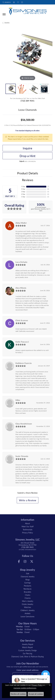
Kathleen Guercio (23, 363)
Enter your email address (27, 670)
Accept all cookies (36, 694)
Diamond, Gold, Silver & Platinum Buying (27, 656)
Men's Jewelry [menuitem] (27, 601)
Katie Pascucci (22, 341)
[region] (27, 56)
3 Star (23, 192)
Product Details (27, 173)
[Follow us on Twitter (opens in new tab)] (32, 561)
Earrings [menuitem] (27, 582)
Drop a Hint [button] (27, 156)
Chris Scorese (21, 320)
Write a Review (27, 500)
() (48, 186)
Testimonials (27, 529)
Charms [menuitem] (28, 598)
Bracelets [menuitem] (27, 592)
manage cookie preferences (25, 688)
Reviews (27, 180)
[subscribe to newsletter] (39, 675)
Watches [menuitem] (27, 607)
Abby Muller (21, 222)
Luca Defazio (21, 261)
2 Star (23, 194)
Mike (17, 400)
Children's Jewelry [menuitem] (27, 610)
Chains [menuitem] (27, 595)
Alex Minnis (20, 287)
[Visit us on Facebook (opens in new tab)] (19, 561)
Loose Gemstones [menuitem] (27, 616)
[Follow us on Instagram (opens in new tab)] (25, 561)
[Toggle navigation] (4, 14)
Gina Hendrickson (23, 423)
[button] (7, 2)
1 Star (23, 197)
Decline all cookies (18, 694)
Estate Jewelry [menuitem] (27, 604)
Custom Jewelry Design (27, 650)
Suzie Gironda (21, 456)
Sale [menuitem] (27, 573)
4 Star (23, 189)
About (27, 523)
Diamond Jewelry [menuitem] (27, 576)
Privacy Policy (27, 532)
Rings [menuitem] (27, 579)
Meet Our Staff (28, 526)
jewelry (6, 23)
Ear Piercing (27, 653)
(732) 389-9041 (27, 100)
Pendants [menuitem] (27, 585)
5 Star (23, 186)
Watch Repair (27, 647)
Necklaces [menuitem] (27, 588)
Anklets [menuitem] (27, 613)
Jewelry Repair (27, 644)
